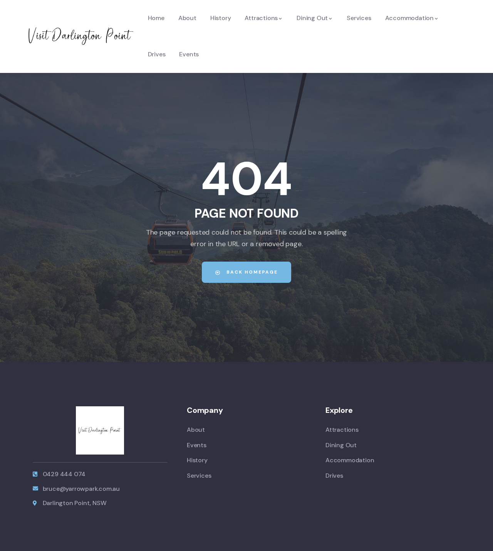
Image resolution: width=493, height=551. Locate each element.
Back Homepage (251, 272)
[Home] (81, 36)
